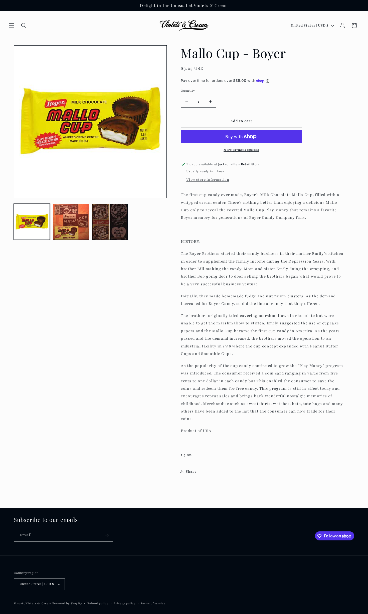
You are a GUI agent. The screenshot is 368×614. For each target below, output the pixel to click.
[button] (12, 26)
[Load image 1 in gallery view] (32, 222)
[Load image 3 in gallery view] (110, 222)
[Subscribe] (107, 535)
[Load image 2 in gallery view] (71, 222)
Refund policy (97, 603)
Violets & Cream (38, 603)
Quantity (188, 90)
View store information (207, 179)
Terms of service (153, 603)
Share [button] (191, 471)
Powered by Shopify (67, 603)
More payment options (241, 150)
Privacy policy (124, 603)
